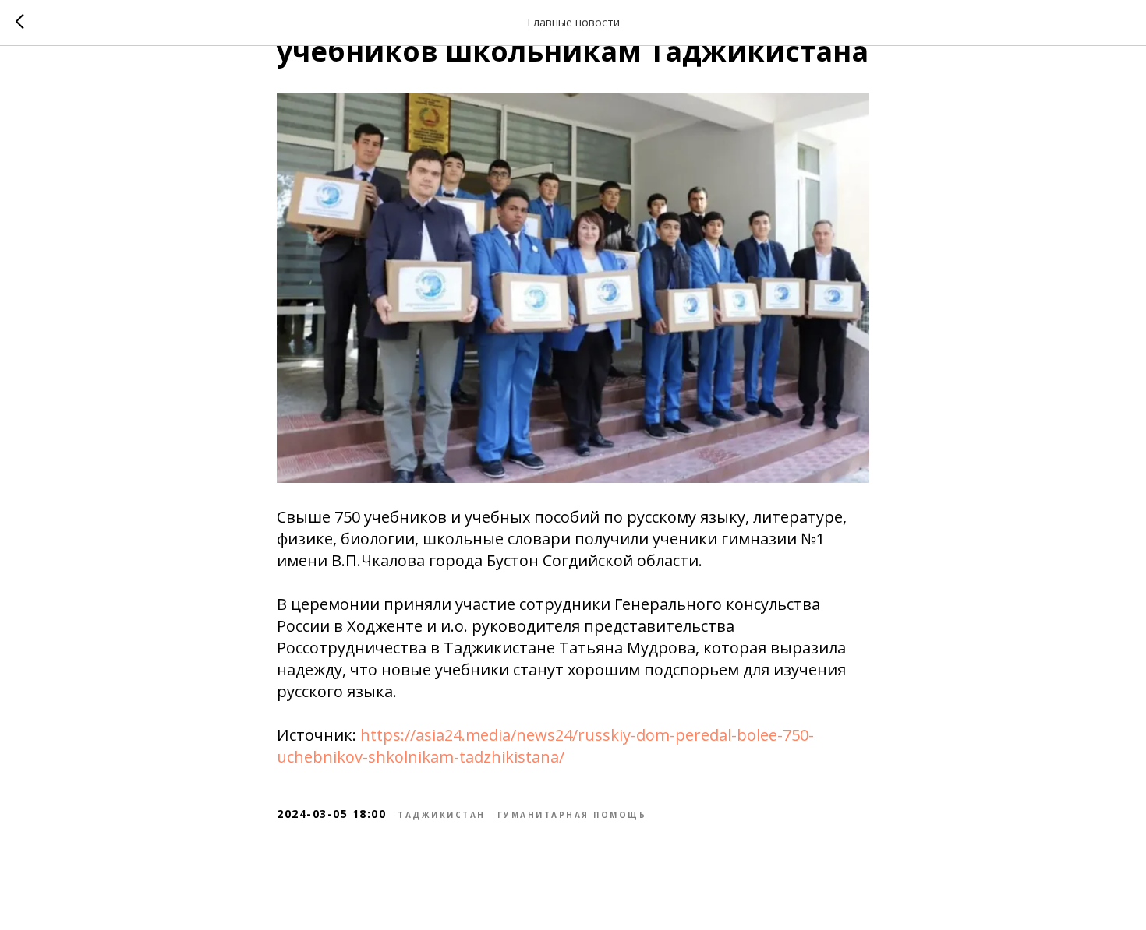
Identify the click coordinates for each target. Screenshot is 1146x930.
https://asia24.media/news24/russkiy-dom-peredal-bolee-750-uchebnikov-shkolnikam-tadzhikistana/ (545, 745)
